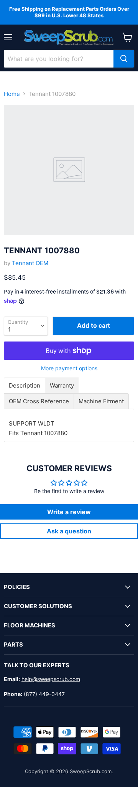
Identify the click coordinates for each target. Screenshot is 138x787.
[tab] (24, 385)
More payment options (69, 368)
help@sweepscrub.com (50, 679)
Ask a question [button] (69, 531)
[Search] (123, 59)
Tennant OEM (30, 263)
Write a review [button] (69, 512)
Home (12, 94)
